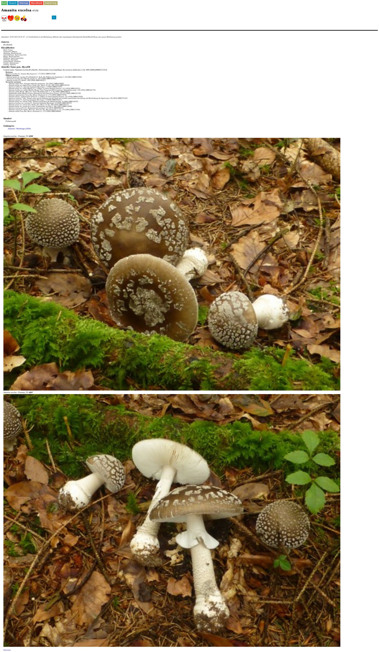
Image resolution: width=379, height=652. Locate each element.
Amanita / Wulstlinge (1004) (19, 128)
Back (4, 3)
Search (12, 3)
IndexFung (50, 3)
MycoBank (36, 3)
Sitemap (23, 3)
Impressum (7, 650)
